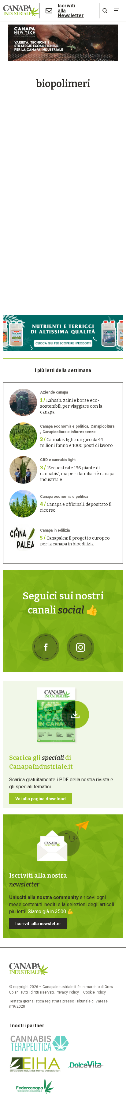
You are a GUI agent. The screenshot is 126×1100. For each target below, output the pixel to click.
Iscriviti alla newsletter (38, 923)
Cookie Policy (94, 992)
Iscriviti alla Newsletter (71, 10)
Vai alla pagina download (40, 798)
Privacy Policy (67, 992)
